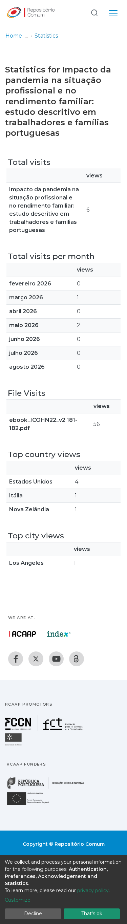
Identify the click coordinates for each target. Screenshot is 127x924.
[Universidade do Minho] (14, 745)
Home (13, 36)
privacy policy (93, 890)
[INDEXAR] (58, 634)
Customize (17, 900)
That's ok (91, 913)
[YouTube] (56, 658)
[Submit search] (94, 12)
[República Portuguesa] (49, 788)
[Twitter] (35, 658)
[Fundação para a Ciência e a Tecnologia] (44, 729)
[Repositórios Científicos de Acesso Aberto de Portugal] (22, 634)
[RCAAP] (76, 658)
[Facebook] (15, 658)
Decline (33, 913)
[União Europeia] (32, 804)
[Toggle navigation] (113, 12)
